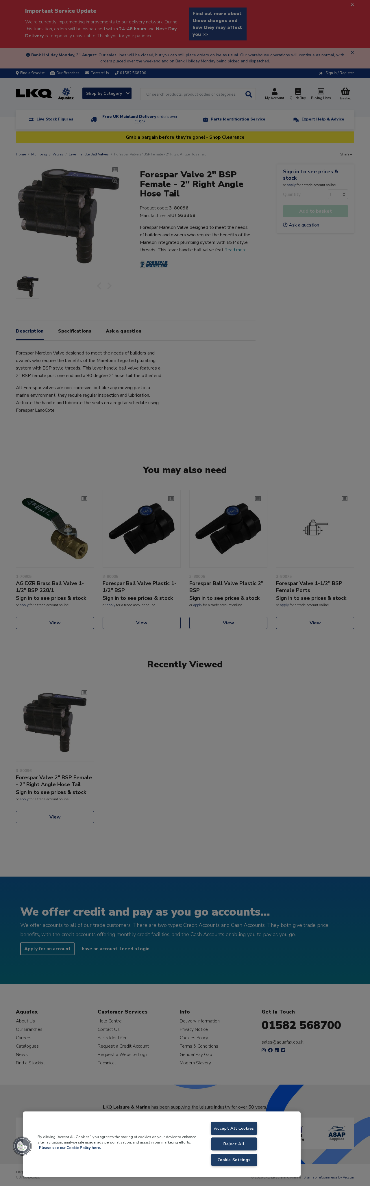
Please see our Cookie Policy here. (70, 1147)
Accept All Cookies (234, 1128)
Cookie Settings (234, 1160)
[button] (22, 1146)
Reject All (234, 1144)
